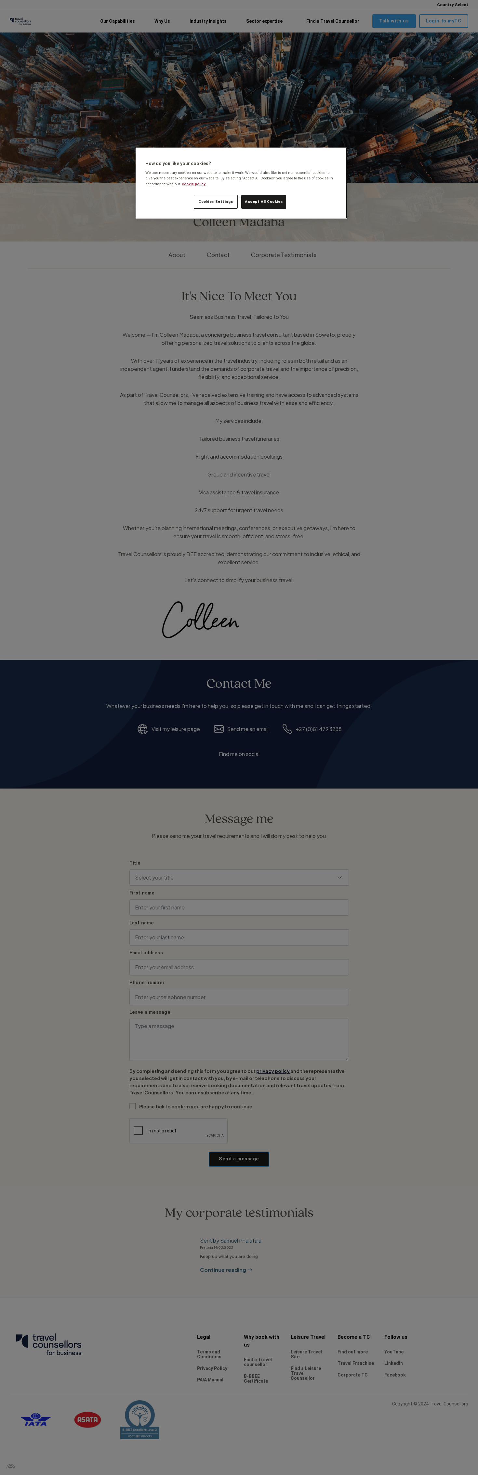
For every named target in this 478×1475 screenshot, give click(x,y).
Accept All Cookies (264, 201)
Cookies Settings (215, 201)
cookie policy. (194, 184)
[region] (241, 183)
